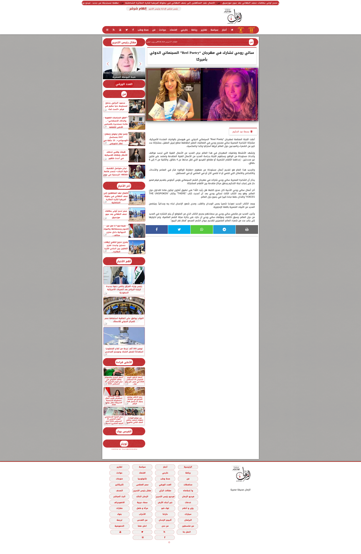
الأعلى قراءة (124, 362)
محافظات (188, 485)
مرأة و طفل (142, 508)
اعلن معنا (142, 526)
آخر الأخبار (124, 185)
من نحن (165, 526)
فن (153, 30)
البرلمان (188, 520)
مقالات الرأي (165, 491)
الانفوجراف (119, 502)
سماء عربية (142, 502)
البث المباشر (119, 496)
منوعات (119, 479)
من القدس (142, 520)
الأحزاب (142, 514)
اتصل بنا (187, 532)
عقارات (119, 508)
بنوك (119, 514)
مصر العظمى (142, 485)
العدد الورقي (124, 84)
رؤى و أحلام (188, 508)
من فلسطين (188, 526)
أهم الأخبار (124, 261)
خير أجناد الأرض (165, 502)
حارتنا (165, 514)
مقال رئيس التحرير (124, 42)
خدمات (188, 502)
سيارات (188, 514)
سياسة (214, 30)
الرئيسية (188, 467)
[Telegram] (224, 229)
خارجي (184, 30)
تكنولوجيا (142, 479)
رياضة (194, 30)
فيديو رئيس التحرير (165, 496)
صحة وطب (143, 30)
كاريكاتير (119, 485)
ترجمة (119, 520)
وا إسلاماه (188, 491)
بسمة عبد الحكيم (241, 131)
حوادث (162, 30)
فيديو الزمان (188, 496)
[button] (140, 64)
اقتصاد (173, 30)
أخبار (224, 30)
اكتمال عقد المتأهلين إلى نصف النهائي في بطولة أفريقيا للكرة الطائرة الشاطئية (228, 3)
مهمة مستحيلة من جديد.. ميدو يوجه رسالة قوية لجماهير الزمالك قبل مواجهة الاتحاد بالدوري (126, 3)
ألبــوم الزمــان (165, 520)
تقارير (204, 30)
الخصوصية (119, 526)
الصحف (119, 491)
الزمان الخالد (142, 496)
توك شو (165, 508)
